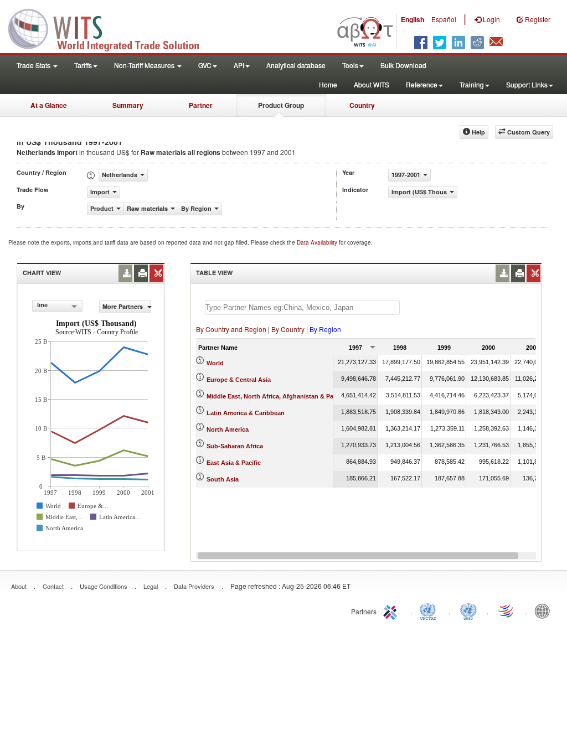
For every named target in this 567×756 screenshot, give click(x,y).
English (412, 19)
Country (362, 105)
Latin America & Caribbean (246, 413)
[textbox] (302, 307)
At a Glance (48, 105)
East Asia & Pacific (234, 462)
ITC (392, 610)
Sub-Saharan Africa (235, 446)
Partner (201, 105)
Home (328, 84)
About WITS (371, 84)
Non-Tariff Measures (145, 65)
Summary (127, 105)
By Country (288, 329)
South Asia (223, 479)
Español (443, 19)
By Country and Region (231, 329)
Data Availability (318, 242)
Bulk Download (403, 65)
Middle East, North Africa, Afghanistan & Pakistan (279, 396)
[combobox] (57, 306)
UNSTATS (468, 610)
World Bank (545, 610)
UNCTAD (430, 610)
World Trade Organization (507, 610)
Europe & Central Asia (239, 379)
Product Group (281, 105)
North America (228, 429)
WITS (110, 27)
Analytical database (296, 65)
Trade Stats (34, 65)
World (215, 363)
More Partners (123, 306)
